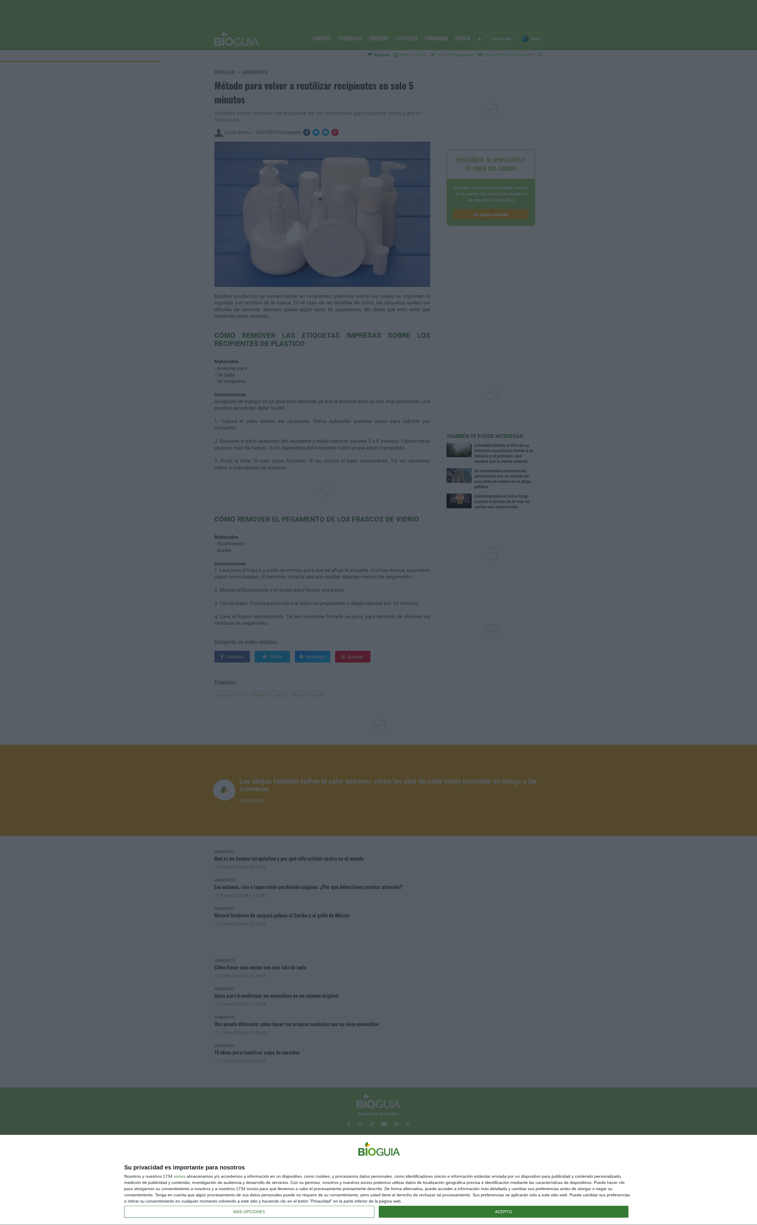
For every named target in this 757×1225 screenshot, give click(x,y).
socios (179, 1176)
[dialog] (378, 1180)
